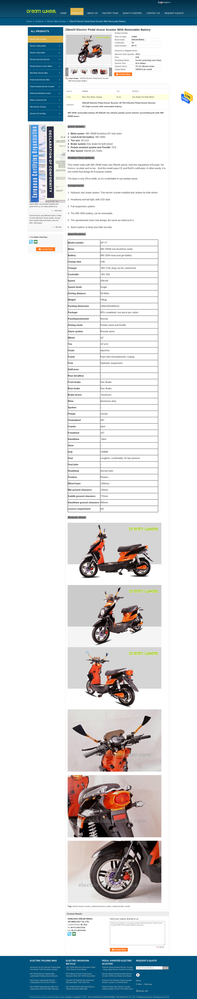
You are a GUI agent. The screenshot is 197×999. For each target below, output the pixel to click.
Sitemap (148, 984)
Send (165, 968)
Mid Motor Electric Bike (39, 73)
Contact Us (153, 13)
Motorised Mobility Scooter (40, 93)
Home (63, 13)
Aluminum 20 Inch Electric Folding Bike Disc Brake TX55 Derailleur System (45, 968)
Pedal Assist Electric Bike (40, 80)
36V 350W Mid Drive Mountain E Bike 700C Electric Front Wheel (80, 968)
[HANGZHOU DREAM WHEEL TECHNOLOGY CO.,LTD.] (159, 2)
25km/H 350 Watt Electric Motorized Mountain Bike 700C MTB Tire (80, 981)
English (166, 2)
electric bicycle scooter (81, 906)
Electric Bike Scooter (56, 21)
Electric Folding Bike (38, 46)
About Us (92, 13)
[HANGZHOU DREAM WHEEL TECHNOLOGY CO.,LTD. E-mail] (74, 934)
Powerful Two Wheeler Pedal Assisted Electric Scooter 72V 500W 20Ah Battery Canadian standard (117, 982)
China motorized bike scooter (53, 997)
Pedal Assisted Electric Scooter (42, 87)
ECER (166, 997)
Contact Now (124, 74)
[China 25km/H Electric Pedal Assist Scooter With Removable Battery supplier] (88, 50)
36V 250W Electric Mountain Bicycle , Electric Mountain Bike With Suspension (80, 989)
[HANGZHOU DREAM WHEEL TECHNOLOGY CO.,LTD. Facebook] (138, 975)
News (138, 980)
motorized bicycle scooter (101, 906)
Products (76, 13)
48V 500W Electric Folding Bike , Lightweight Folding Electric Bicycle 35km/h (44, 976)
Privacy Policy (35, 997)
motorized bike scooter (121, 906)
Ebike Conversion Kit (38, 100)
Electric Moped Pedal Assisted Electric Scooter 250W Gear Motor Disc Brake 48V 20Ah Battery (117, 976)
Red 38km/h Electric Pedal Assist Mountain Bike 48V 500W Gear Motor (80, 975)
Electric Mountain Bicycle (40, 59)
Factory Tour (110, 13)
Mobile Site (143, 991)
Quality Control (132, 13)
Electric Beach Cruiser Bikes (41, 66)
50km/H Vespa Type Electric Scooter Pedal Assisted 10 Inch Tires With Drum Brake (117, 989)
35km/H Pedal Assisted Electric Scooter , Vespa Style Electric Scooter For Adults (117, 968)
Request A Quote (174, 13)
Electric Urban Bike (37, 53)
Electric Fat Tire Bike (38, 114)
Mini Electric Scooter (38, 107)
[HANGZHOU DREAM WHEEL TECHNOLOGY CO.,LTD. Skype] (69, 934)
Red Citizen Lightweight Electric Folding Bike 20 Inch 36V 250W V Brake (43, 982)
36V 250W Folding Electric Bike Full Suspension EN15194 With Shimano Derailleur (44, 989)
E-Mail (139, 984)
